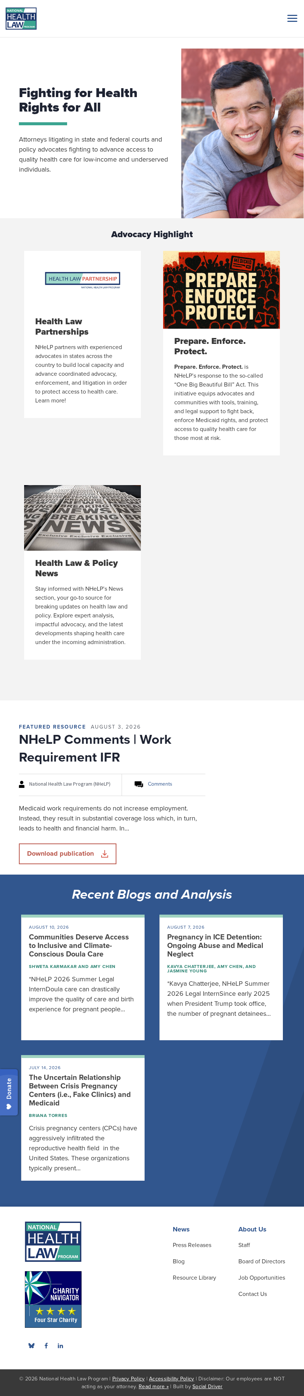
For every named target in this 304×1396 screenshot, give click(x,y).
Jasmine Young (187, 971)
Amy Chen (103, 966)
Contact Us (252, 1294)
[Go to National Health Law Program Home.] (21, 18)
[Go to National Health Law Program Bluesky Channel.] (31, 1345)
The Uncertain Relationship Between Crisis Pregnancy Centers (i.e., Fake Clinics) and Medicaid (80, 1090)
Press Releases (192, 1245)
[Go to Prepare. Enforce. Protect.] (221, 353)
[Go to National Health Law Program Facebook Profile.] (46, 1345)
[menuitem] (46, 1345)
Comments (160, 784)
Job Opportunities (261, 1277)
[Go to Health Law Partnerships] (82, 334)
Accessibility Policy (171, 1379)
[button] (291, 18)
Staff (244, 1245)
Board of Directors (261, 1261)
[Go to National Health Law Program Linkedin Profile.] (60, 1345)
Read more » (154, 1386)
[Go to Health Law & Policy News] (82, 572)
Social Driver (207, 1386)
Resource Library (194, 1277)
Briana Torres (48, 1115)
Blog (179, 1261)
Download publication (60, 853)
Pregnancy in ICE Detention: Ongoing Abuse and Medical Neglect (215, 946)
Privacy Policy (128, 1379)
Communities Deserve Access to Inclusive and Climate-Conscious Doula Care (79, 946)
